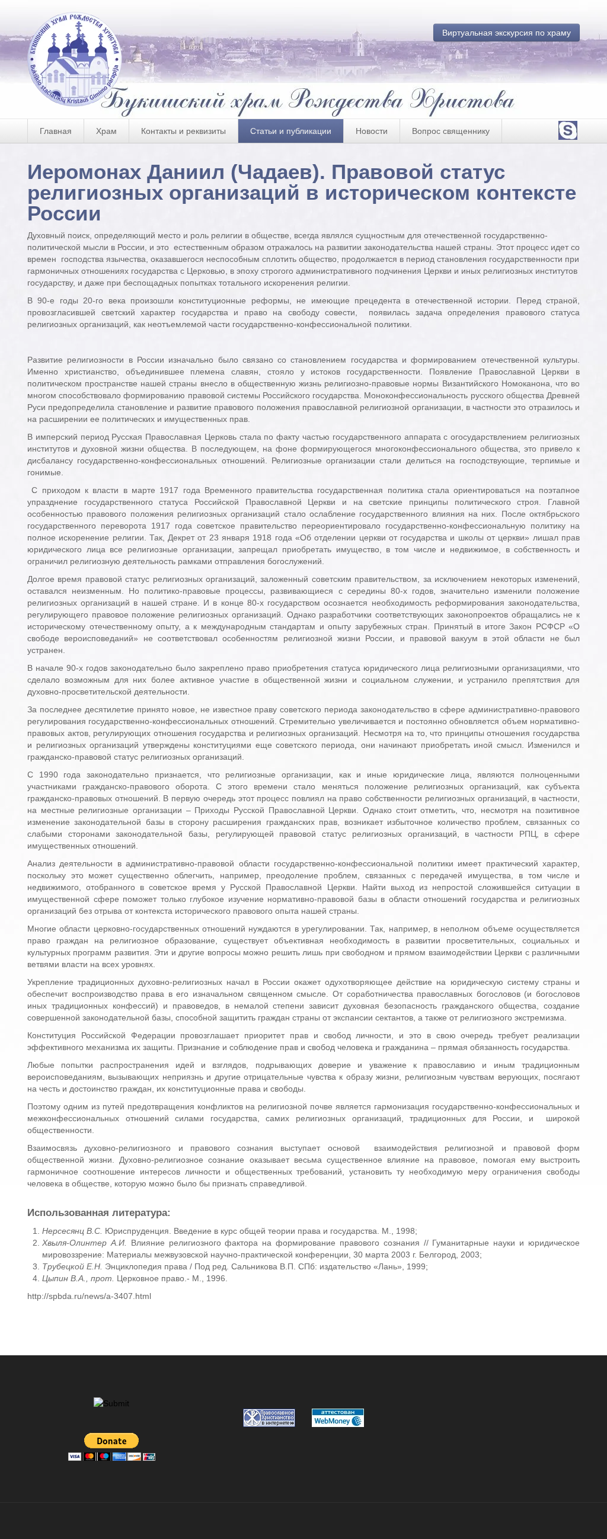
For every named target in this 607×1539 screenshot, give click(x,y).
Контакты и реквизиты (183, 131)
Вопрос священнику (451, 131)
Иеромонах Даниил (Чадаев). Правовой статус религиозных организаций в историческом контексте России (301, 192)
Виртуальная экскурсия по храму (506, 32)
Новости (372, 131)
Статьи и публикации (290, 131)
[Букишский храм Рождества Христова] (80, 59)
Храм (106, 131)
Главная (56, 131)
